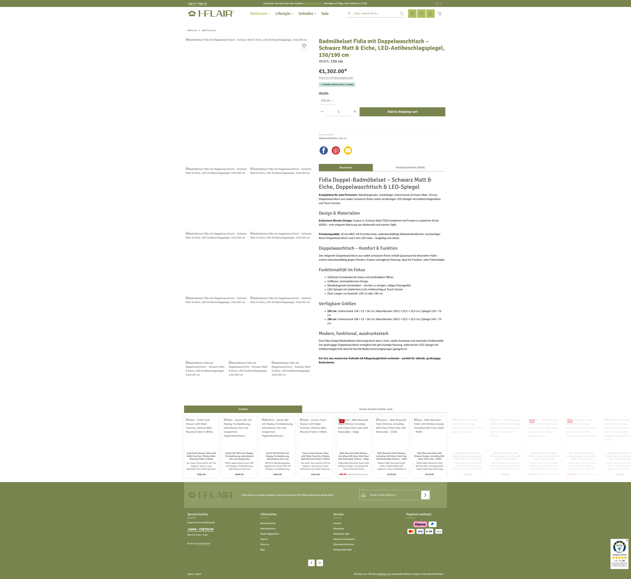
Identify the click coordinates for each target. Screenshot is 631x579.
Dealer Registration (269, 533)
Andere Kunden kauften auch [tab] (376, 409)
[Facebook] (311, 563)
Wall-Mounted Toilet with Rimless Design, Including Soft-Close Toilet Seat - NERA (429, 456)
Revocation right (341, 533)
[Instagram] (319, 563)
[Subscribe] (425, 495)
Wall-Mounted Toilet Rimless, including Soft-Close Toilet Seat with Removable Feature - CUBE (391, 456)
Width (323, 93)
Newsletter (338, 528)
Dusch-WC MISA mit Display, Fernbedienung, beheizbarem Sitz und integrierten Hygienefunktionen (239, 456)
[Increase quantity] (354, 111)
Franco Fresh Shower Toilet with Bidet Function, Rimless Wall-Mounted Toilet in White (315, 456)
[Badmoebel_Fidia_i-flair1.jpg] (217, 198)
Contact (337, 523)
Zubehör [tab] (243, 409)
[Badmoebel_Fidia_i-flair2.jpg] (249, 101)
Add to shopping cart (402, 112)
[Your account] (430, 13)
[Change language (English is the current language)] (438, 3)
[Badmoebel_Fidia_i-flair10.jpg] (249, 381)
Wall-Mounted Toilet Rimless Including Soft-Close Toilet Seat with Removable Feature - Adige (353, 456)
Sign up (202, 3)
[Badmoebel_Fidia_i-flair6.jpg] (281, 327)
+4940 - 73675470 (200, 529)
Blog (262, 549)
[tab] (346, 167)
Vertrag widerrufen (342, 549)
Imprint (264, 539)
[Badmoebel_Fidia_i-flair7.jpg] (281, 198)
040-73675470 (312, 3)
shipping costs (384, 574)
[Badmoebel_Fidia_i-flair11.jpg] (292, 381)
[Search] (401, 13)
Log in (191, 3)
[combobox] (375, 13)
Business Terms (267, 523)
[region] (249, 219)
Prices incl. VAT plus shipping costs (336, 77)
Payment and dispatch (344, 539)
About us (264, 544)
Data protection (268, 528)
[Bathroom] (260, 13)
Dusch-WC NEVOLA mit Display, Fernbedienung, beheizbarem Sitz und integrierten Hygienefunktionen (277, 456)
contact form (203, 543)
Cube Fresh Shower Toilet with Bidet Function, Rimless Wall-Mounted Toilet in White (201, 456)
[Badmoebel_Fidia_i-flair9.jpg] (206, 381)
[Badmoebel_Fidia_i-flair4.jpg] (281, 263)
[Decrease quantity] (322, 111)
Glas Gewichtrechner (343, 544)
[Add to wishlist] (304, 46)
